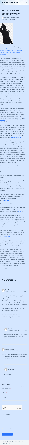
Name (5, 392)
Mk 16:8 (6, 200)
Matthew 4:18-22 (16, 137)
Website (5, 402)
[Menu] (26, 2)
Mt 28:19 (7, 236)
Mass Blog (4, 19)
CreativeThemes (6, 443)
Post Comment (7, 434)
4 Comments (12, 19)
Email (4, 397)
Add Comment (7, 414)
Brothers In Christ (10, 2)
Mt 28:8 (20, 211)
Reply (25, 291)
